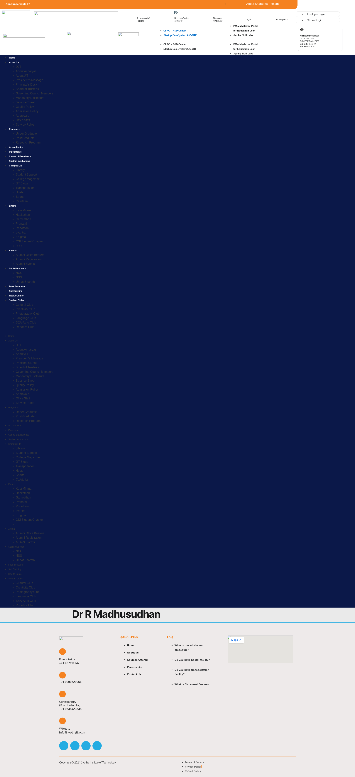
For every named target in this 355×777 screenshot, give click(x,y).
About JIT (22, 75)
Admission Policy (27, 111)
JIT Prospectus (282, 19)
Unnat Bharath (25, 281)
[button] (185, 40)
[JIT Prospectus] (277, 14)
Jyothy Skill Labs (243, 35)
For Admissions (67, 659)
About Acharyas (26, 71)
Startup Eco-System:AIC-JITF (180, 35)
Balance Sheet (25, 102)
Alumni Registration (29, 259)
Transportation (25, 187)
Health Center (16, 296)
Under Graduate (26, 133)
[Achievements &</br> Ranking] (138, 12)
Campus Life (15, 166)
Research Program (28, 142)
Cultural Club (24, 304)
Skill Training (15, 291)
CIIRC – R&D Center (174, 30)
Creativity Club (25, 309)
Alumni (12, 250)
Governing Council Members (34, 93)
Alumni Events (25, 263)
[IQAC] (249, 14)
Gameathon (23, 219)
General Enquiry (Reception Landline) (69, 703)
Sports (20, 196)
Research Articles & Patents (181, 19)
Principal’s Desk (26, 84)
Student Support (26, 174)
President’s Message (29, 80)
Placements (15, 152)
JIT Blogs (22, 183)
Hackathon (23, 214)
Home (12, 58)
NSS (19, 277)
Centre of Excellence (20, 156)
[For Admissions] (62, 651)
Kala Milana (23, 210)
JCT (18, 66)
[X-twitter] (86, 745)
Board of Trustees (27, 89)
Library (20, 170)
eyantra (21, 232)
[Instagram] (75, 745)
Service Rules (25, 124)
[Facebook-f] (63, 745)
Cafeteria (22, 201)
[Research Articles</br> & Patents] (176, 12)
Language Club (26, 318)
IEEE (19, 245)
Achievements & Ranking (143, 19)
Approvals (22, 115)
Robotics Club (25, 327)
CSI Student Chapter (29, 241)
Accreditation (16, 147)
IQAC (249, 19)
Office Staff (23, 120)
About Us (14, 62)
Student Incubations (19, 161)
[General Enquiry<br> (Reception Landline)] (62, 694)
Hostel (20, 192)
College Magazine (28, 179)
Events (12, 206)
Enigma (21, 237)
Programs (14, 129)
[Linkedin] (97, 745)
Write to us (64, 728)
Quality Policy (25, 106)
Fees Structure (17, 286)
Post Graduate (25, 138)
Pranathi (21, 223)
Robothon (22, 228)
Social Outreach (17, 268)
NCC (19, 272)
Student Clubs (16, 300)
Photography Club (28, 313)
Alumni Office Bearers (30, 254)
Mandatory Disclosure (30, 97)
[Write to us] (62, 721)
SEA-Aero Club (26, 322)
